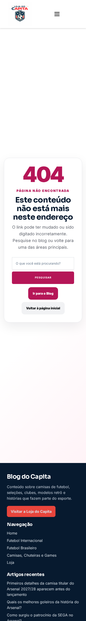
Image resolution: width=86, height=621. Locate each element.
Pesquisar (43, 277)
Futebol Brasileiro (22, 548)
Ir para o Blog (43, 293)
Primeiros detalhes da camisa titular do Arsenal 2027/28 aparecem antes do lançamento (40, 589)
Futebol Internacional (25, 540)
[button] (57, 14)
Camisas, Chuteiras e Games (31, 555)
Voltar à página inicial (43, 308)
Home (12, 533)
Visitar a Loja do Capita (31, 511)
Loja (10, 562)
